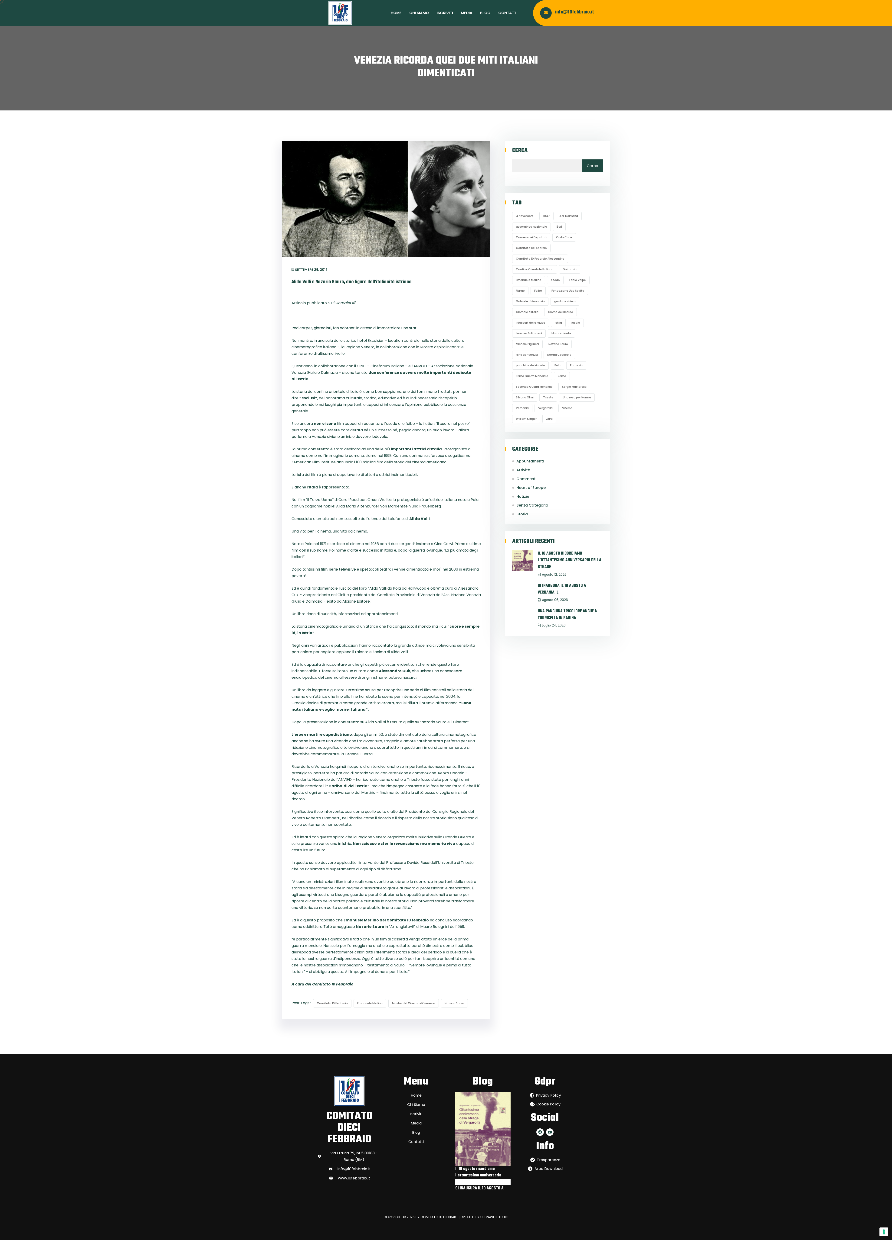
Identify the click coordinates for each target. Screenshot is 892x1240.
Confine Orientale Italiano (534, 269)
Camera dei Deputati (531, 237)
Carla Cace (564, 237)
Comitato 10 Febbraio (332, 1003)
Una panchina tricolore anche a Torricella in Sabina (567, 614)
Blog (485, 13)
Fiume (520, 291)
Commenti (526, 478)
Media (466, 13)
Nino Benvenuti (527, 355)
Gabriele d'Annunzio (530, 301)
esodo (555, 280)
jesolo (575, 323)
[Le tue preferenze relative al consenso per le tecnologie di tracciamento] (883, 1231)
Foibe (538, 291)
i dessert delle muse (530, 323)
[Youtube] (550, 1132)
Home (396, 13)
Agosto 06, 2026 (555, 599)
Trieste (548, 397)
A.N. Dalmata (568, 216)
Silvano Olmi (525, 397)
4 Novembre (525, 216)
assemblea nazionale (531, 227)
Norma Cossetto (559, 355)
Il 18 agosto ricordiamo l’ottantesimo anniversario (478, 1172)
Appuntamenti (530, 461)
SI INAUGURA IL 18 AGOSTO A (479, 1188)
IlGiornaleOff (344, 303)
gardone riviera (565, 301)
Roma (562, 376)
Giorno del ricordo (560, 312)
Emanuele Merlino (370, 1003)
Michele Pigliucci (527, 344)
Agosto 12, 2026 (554, 574)
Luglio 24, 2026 (554, 625)
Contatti (507, 13)
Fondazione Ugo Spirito (567, 291)
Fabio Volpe (577, 280)
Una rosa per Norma (577, 397)
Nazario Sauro (454, 1003)
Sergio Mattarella (574, 387)
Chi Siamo (419, 13)
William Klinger (526, 419)
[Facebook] (540, 1132)
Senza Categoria (532, 505)
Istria (558, 323)
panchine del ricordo (530, 365)
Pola (557, 365)
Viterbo (567, 408)
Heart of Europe (531, 487)
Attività (523, 470)
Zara (549, 419)
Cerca (520, 151)
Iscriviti (445, 13)
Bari (559, 227)
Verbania (522, 408)
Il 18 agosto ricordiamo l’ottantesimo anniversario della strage (569, 560)
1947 (546, 216)
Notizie (522, 496)
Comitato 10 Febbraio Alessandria (540, 259)
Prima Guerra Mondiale (532, 376)
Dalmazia (570, 269)
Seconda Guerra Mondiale (534, 387)
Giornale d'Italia (527, 312)
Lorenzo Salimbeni (529, 333)
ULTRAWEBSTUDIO (494, 1217)
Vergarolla (545, 408)
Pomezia (576, 365)
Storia (522, 514)
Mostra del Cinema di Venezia (413, 1003)
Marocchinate (561, 333)
